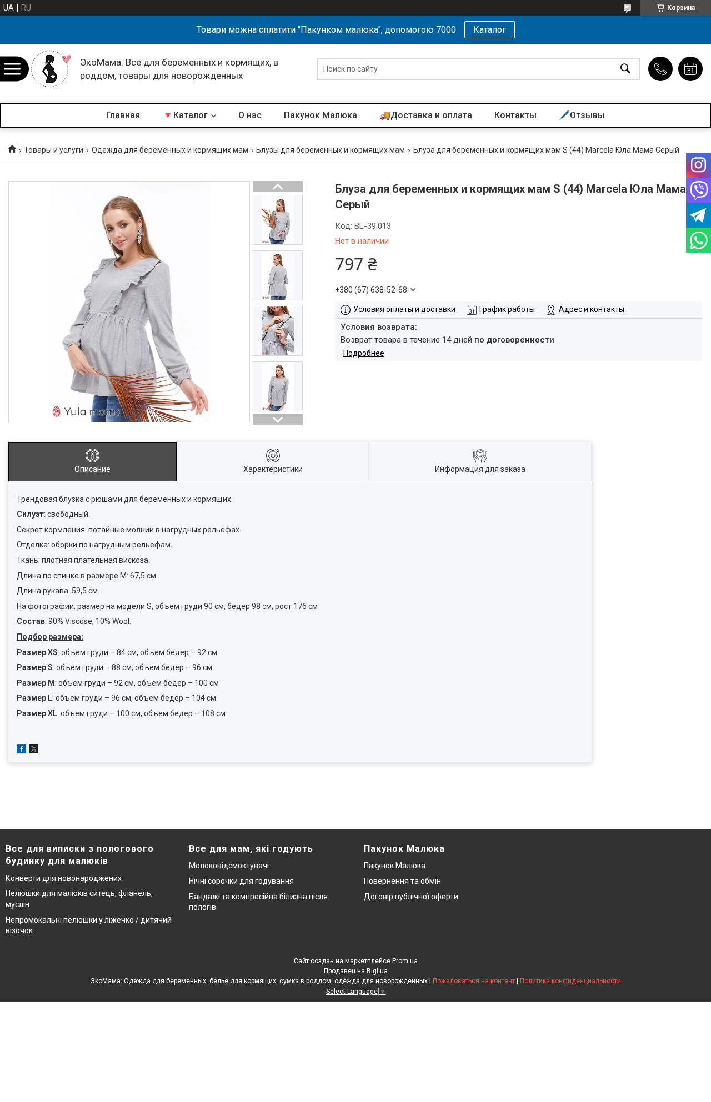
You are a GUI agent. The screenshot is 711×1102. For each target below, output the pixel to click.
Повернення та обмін (402, 881)
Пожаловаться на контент (474, 981)
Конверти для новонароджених (64, 878)
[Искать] (625, 69)
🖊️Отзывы (582, 115)
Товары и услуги (53, 149)
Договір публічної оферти (411, 896)
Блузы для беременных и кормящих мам (330, 149)
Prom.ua (405, 961)
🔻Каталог (185, 115)
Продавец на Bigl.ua (356, 971)
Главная (123, 115)
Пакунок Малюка (320, 115)
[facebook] (21, 750)
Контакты (515, 115)
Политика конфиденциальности (570, 981)
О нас (250, 115)
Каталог (489, 29)
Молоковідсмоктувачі (229, 865)
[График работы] (690, 69)
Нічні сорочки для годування (241, 881)
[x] (33, 750)
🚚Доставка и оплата (425, 115)
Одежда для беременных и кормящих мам (170, 149)
